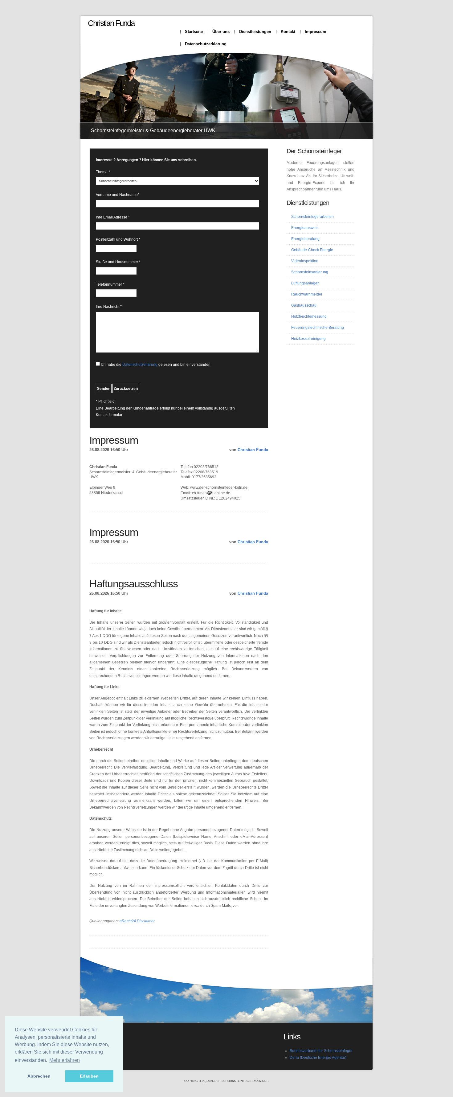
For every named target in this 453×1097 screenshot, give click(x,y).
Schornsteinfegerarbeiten (312, 216)
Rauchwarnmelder (306, 294)
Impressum (315, 31)
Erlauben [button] (89, 1076)
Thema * (103, 172)
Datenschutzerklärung (205, 44)
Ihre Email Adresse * (113, 217)
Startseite (194, 31)
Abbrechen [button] (39, 1076)
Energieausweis (304, 228)
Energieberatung (305, 239)
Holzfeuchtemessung (309, 316)
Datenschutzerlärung (139, 364)
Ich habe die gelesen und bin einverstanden (155, 364)
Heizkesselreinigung (308, 338)
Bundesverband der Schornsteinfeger (321, 1051)
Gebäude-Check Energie (312, 250)
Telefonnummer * (110, 284)
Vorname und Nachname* (117, 195)
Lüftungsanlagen (305, 283)
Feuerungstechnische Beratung (317, 327)
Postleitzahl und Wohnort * (118, 239)
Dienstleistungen (255, 31)
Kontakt (288, 31)
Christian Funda (111, 23)
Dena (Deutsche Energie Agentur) (318, 1057)
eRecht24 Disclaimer (137, 921)
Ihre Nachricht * (109, 306)
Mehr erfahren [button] (64, 1060)
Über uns (221, 31)
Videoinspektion (304, 261)
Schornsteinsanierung (309, 272)
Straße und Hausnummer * (118, 262)
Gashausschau (303, 305)
